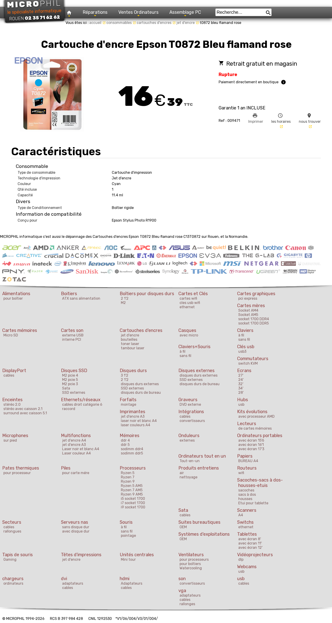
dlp (240, 559)
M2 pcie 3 (70, 384)
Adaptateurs (131, 583)
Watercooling (191, 568)
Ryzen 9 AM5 (132, 494)
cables (8, 375)
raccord (68, 409)
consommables (121, 23)
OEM (183, 527)
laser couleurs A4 (135, 425)
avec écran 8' (249, 539)
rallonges (187, 604)
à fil (241, 335)
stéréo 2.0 (12, 404)
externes (187, 440)
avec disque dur (75, 531)
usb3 (242, 351)
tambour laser (132, 348)
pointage (128, 535)
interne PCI (71, 339)
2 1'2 (125, 298)
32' (240, 384)
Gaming (9, 559)
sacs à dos (247, 494)
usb (241, 404)
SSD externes (73, 392)
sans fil (244, 339)
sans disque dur (75, 527)
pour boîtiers (190, 564)
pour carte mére (75, 473)
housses (245, 499)
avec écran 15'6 (251, 440)
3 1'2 (124, 375)
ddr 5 (125, 444)
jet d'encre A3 (133, 416)
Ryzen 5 (127, 473)
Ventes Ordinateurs (138, 12)
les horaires (281, 120)
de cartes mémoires (255, 428)
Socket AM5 (248, 315)
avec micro (189, 335)
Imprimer (255, 118)
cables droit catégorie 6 (82, 404)
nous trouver (310, 120)
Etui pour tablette (253, 503)
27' (240, 375)
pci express (247, 298)
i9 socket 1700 (133, 507)
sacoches (246, 490)
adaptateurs (72, 583)
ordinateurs (13, 583)
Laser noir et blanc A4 (80, 449)
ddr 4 (125, 440)
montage (128, 404)
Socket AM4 (248, 310)
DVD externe (190, 404)
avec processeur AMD (256, 416)
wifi (241, 473)
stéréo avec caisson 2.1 (22, 409)
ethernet (187, 307)
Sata (66, 388)
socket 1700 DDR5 (253, 323)
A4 (240, 515)
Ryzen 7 (127, 477)
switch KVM (248, 363)
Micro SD (10, 335)
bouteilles (129, 339)
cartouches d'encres (156, 23)
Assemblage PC (185, 12)
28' (240, 392)
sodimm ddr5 (132, 453)
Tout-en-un (190, 461)
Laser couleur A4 (76, 453)
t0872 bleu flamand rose (220, 23)
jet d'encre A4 (74, 440)
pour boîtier (13, 298)
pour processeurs (194, 559)
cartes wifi (188, 298)
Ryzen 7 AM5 (132, 490)
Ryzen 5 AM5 (132, 486)
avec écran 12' (250, 547)
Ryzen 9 (128, 481)
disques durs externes (140, 384)
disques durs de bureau (141, 392)
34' (240, 388)
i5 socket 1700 (133, 498)
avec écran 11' (250, 543)
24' (240, 380)
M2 (123, 303)
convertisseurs (192, 421)
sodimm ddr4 (132, 449)
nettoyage (188, 477)
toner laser (130, 344)
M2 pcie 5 (70, 380)
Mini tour (128, 559)
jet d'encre (187, 23)
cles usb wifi (190, 303)
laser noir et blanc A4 (139, 421)
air (182, 473)
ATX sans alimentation (81, 298)
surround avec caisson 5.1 (25, 413)
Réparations (95, 12)
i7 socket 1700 (133, 503)
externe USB (73, 335)
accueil (97, 23)
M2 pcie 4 (70, 375)
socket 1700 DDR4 (253, 319)
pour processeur (17, 473)
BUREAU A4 (248, 461)
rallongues (12, 531)
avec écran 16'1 (251, 444)
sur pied (10, 440)
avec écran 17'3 (251, 449)
